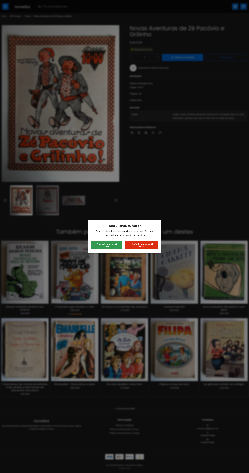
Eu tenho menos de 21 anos (142, 245)
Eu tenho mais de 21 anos (107, 245)
